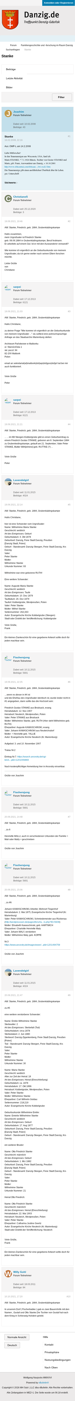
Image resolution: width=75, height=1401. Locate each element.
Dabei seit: (18, 124)
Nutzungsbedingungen (58, 1359)
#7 (69, 817)
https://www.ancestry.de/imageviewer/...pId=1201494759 (32, 945)
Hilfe (45, 1337)
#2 (69, 221)
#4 (69, 424)
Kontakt (49, 1344)
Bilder (9, 87)
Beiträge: (17, 127)
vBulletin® (44, 1382)
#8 (69, 889)
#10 (68, 1296)
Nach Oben (51, 1367)
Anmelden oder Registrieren (58, 3)
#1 (69, 136)
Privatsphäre (52, 1352)
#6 (69, 682)
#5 (69, 504)
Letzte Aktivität (14, 78)
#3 (69, 311)
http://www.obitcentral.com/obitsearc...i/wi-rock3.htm (27, 166)
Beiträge (11, 69)
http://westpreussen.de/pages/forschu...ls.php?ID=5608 (32, 922)
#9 (69, 995)
